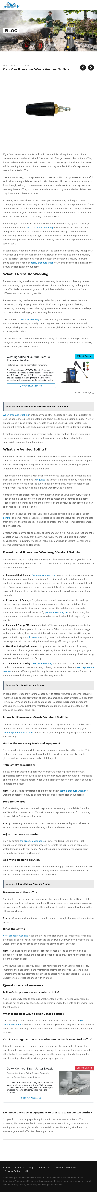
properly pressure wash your (18, 732)
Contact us (44, 1167)
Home (6, 1167)
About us (19, 1167)
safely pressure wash (42, 262)
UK (26, 1171)
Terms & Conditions (65, 1167)
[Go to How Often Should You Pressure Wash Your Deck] (91, 68)
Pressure (34, 637)
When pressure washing (16, 415)
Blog (27, 65)
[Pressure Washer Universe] (12, 5)
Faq (31, 1167)
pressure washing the (56, 612)
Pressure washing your (44, 575)
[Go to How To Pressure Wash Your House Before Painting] (83, 68)
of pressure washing (28, 319)
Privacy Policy (12, 1171)
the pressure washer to (32, 841)
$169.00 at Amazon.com (31, 386)
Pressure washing (42, 663)
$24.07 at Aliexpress (31, 1098)
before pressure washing (39, 227)
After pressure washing (15, 935)
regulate (40, 479)
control (7, 518)
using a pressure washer (73, 790)
